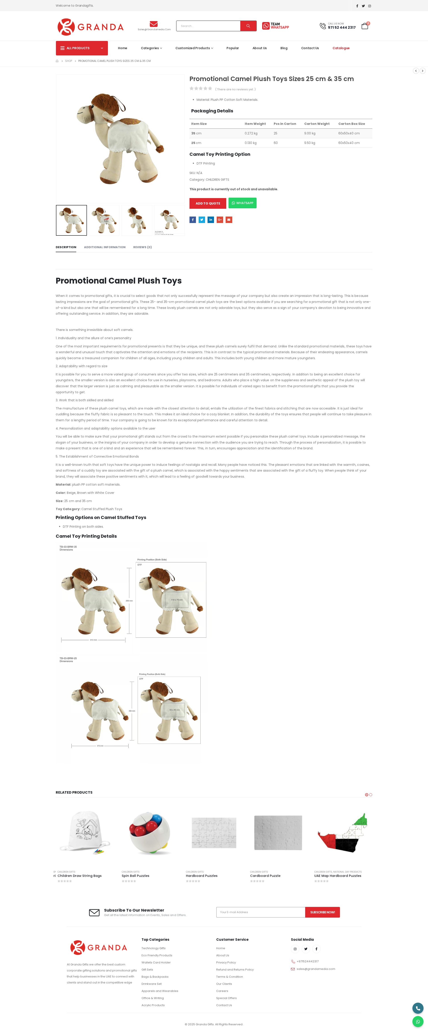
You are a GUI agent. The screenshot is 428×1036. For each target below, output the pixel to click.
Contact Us (310, 48)
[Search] (248, 26)
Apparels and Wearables (160, 991)
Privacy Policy (226, 962)
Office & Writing (153, 998)
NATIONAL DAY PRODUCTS (283, 872)
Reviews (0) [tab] (142, 247)
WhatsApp (244, 203)
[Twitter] (363, 6)
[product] (85, 833)
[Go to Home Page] (57, 61)
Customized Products (192, 48)
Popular (232, 48)
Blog (284, 48)
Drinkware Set (152, 984)
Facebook (192, 220)
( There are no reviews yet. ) (235, 89)
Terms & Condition (229, 977)
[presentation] (57, 139)
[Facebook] (357, 6)
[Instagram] (369, 6)
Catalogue (341, 48)
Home (122, 48)
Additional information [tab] (105, 247)
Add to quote (208, 203)
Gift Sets (147, 969)
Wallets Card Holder (156, 962)
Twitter (202, 220)
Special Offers (226, 998)
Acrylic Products (153, 1005)
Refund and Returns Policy (235, 969)
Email (229, 220)
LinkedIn (211, 220)
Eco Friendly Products (157, 955)
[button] (367, 794)
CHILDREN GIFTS (217, 179)
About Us (260, 48)
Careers (222, 991)
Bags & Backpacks (155, 977)
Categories (150, 48)
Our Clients (224, 984)
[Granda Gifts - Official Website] (90, 27)
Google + (220, 220)
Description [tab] (66, 247)
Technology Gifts (154, 948)
